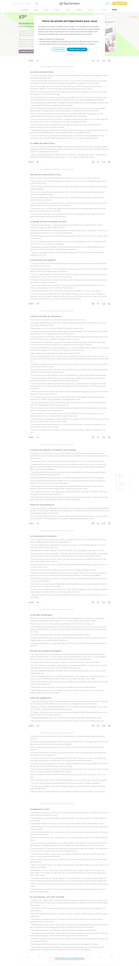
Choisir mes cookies (59, 49)
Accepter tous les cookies (77, 49)
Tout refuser (69, 54)
